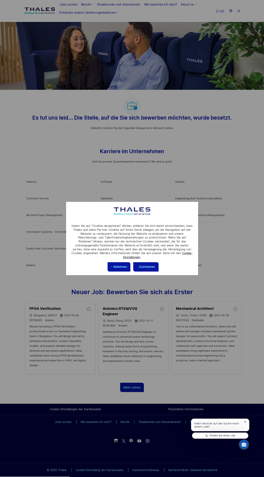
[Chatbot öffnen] (244, 444)
